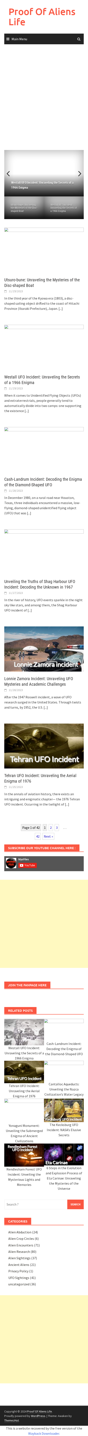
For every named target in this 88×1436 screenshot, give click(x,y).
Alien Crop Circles (21, 1238)
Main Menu (19, 39)
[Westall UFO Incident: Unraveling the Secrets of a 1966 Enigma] (44, 347)
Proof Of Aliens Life (42, 17)
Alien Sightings (19, 1258)
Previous (10, 173)
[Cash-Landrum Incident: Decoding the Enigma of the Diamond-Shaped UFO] (44, 449)
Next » (48, 836)
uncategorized (18, 1284)
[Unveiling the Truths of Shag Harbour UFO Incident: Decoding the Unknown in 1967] (44, 551)
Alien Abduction (19, 1232)
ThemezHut (11, 1420)
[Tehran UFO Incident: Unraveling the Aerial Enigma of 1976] (44, 745)
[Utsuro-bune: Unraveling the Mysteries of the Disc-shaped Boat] (44, 250)
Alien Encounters (20, 1245)
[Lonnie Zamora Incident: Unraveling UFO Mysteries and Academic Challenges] (44, 648)
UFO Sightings (18, 1278)
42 (38, 836)
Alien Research (19, 1251)
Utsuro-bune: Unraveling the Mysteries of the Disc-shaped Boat (24, 208)
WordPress (38, 1416)
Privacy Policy (18, 1271)
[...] (61, 308)
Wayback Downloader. (44, 1433)
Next (77, 173)
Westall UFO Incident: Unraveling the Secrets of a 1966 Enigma (63, 208)
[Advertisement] (44, 97)
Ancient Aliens (18, 1264)
